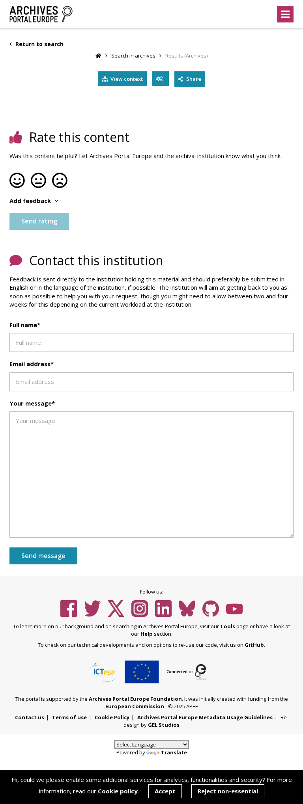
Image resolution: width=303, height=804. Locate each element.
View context (126, 78)
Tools (227, 626)
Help (146, 633)
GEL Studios (164, 724)
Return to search (39, 44)
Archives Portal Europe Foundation (135, 698)
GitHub (254, 644)
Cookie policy (118, 791)
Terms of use (69, 717)
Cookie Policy (112, 717)
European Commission (134, 706)
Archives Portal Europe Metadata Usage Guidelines (205, 717)
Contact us (29, 717)
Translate (174, 752)
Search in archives (133, 55)
